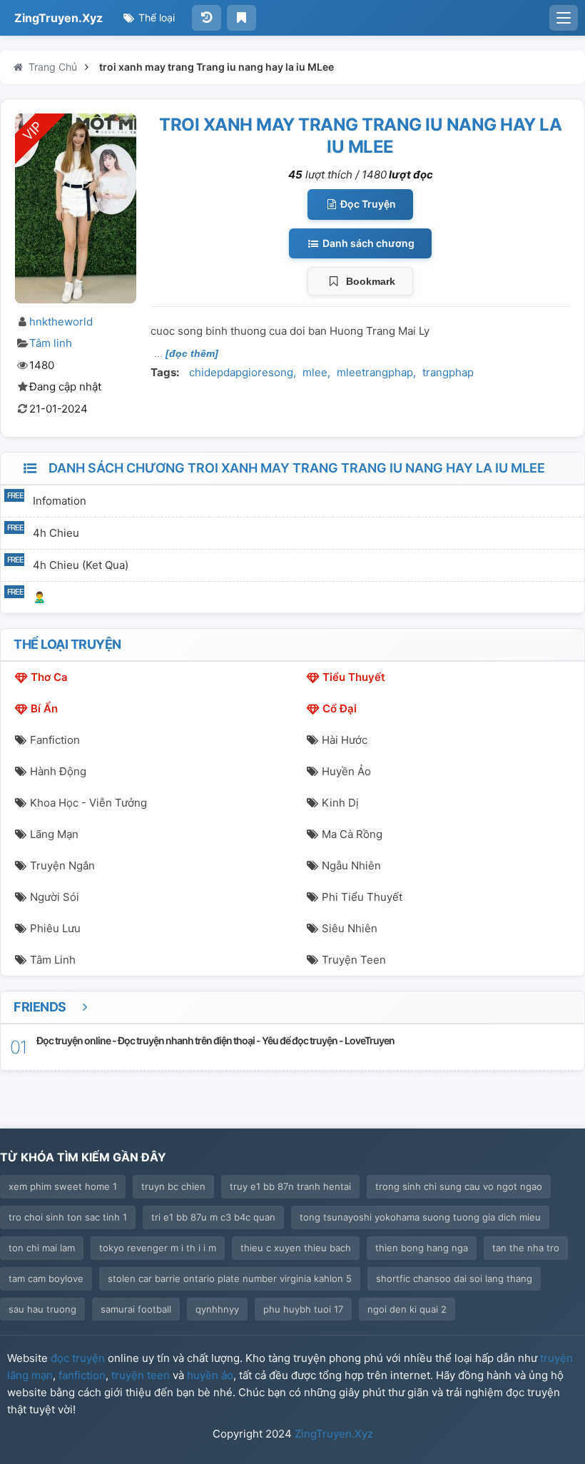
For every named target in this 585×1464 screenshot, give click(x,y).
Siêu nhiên (349, 928)
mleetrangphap (375, 372)
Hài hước (344, 740)
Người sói (54, 897)
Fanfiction (55, 740)
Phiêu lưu (55, 928)
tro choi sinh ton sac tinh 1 (68, 1217)
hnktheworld (61, 321)
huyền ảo (210, 1375)
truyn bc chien (173, 1186)
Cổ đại (339, 708)
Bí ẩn (44, 708)
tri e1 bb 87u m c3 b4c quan (213, 1217)
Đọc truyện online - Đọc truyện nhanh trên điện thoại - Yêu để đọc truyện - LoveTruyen (215, 1040)
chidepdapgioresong (241, 372)
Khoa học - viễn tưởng (88, 802)
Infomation (59, 501)
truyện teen (140, 1375)
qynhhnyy (217, 1309)
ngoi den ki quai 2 (407, 1309)
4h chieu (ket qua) (80, 565)
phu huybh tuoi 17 (303, 1309)
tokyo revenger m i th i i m (157, 1247)
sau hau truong (42, 1309)
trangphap (448, 372)
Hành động (58, 771)
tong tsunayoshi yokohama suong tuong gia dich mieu (420, 1217)
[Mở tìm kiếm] (563, 18)
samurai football (136, 1309)
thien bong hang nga (421, 1247)
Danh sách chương (367, 243)
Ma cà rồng (352, 834)
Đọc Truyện (367, 204)
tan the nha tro (525, 1247)
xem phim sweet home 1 (63, 1186)
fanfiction (82, 1375)
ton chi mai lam (42, 1247)
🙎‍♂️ (39, 597)
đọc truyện (78, 1358)
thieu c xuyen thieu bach (295, 1247)
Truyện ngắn (62, 865)
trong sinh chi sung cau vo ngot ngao (458, 1186)
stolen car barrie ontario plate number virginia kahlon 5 (230, 1278)
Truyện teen (354, 959)
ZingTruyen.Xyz (58, 18)
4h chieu (56, 533)
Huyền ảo (346, 771)
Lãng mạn (54, 834)
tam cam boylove (46, 1278)
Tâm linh (50, 343)
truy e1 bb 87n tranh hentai (290, 1186)
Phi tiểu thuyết (362, 897)
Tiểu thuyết (353, 677)
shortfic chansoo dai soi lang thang (454, 1278)
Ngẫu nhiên (351, 865)
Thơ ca (49, 677)
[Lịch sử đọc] (206, 18)
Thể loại (155, 17)
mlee (314, 372)
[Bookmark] (241, 18)
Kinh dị (340, 802)
